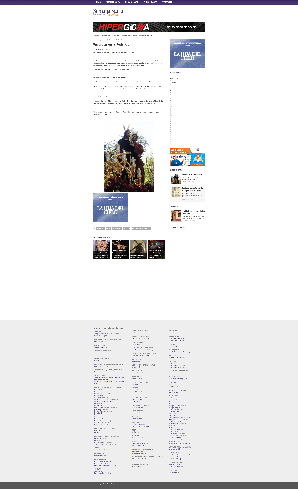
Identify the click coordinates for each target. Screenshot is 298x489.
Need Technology (137, 407)
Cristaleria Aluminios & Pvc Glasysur (143, 350)
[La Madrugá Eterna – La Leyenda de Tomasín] (176, 221)
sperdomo (98, 49)
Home (95, 40)
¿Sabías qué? (174, 206)
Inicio (98, 2)
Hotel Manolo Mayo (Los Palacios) (142, 392)
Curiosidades (150, 2)
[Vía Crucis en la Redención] (176, 183)
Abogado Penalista (100, 334)
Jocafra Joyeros (136, 333)
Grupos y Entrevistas (138, 424)
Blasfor (96, 360)
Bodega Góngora (99, 395)
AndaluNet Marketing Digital (141, 338)
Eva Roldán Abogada (101, 336)
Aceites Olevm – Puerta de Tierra (105, 347)
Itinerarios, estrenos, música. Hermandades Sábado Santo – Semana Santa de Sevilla (102, 255)
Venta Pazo (98, 423)
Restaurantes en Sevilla (176, 439)
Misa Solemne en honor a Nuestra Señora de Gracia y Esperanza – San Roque (128, 35)
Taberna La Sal (99, 419)
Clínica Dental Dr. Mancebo (103, 461)
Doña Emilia (98, 405)
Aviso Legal (111, 484)
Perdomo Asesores (100, 372)
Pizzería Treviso (174, 363)
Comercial (167, 2)
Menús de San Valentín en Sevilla (179, 443)
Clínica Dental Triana (101, 463)
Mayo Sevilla (98, 413)
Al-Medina (172, 398)
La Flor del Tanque (175, 421)
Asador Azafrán (174, 400)
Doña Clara (98, 403)
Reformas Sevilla (174, 386)
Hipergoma (135, 461)
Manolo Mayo (98, 411)
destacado (100, 228)
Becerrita (97, 391)
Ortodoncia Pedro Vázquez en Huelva (106, 465)
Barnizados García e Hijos (102, 473)
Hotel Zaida (135, 394)
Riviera (96, 433)
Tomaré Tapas (99, 421)
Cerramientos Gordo (101, 450)
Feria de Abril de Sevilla (139, 373)
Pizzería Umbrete (174, 365)
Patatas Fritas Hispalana (177, 338)
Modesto (97, 415)
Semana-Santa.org (175, 459)
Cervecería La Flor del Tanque (104, 401)
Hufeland (97, 341)
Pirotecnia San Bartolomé (177, 358)
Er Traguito (98, 409)
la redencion (116, 228)
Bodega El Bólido (99, 393)
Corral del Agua (174, 412)
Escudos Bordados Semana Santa (142, 451)
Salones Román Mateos (102, 444)
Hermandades (132, 2)
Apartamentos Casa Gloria (103, 353)
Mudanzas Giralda (137, 438)
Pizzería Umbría (174, 367)
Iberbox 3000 (136, 367)
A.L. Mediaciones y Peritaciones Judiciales (182, 352)
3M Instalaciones (137, 361)
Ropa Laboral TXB (174, 449)
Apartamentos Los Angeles (103, 355)
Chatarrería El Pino (100, 456)
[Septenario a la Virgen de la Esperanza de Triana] (176, 197)
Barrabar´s (98, 389)
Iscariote (97, 431)
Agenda (102, 40)
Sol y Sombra (98, 417)
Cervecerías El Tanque (101, 399)
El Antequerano (174, 472)
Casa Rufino (98, 397)
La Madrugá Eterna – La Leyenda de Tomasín (197, 212)
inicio (108, 228)
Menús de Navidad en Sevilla (178, 441)
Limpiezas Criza (137, 419)
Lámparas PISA (136, 401)
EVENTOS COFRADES (176, 170)
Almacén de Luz (137, 399)
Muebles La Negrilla (138, 445)
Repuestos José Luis (175, 373)
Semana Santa (113, 2)
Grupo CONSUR (174, 384)
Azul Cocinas (98, 471)
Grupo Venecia (99, 438)
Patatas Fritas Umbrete (176, 340)
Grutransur (135, 384)
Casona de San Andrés (139, 390)
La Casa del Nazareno (101, 366)
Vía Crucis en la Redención (192, 174)
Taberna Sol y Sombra (176, 429)
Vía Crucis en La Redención (141, 228)
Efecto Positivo (173, 333)
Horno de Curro (99, 440)
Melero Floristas (137, 378)
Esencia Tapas (99, 407)
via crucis (126, 228)
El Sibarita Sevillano (100, 425)
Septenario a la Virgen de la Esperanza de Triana (192, 189)
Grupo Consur (136, 344)
